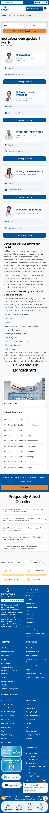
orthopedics (6, 708)
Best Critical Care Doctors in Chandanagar (21, 441)
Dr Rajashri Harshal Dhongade (26, 93)
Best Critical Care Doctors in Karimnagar (20, 446)
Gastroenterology (8, 712)
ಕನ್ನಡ (42, 562)
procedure (30, 622)
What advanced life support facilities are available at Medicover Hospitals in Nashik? (23, 510)
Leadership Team (7, 652)
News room (5, 663)
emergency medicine (34, 735)
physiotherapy (6, 735)
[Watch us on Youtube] (43, 780)
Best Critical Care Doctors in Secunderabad (21, 425)
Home (4, 15)
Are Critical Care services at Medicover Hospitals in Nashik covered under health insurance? (23, 547)
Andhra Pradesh (38, 571)
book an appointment (34, 656)
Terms (3, 677)
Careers (4, 659)
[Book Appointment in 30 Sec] (45, 798)
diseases (29, 618)
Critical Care (22, 15)
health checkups (32, 607)
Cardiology (5, 700)
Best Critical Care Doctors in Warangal (19, 456)
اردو (35, 562)
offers (28, 626)
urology (4, 731)
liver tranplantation (33, 716)
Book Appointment (34, 8)
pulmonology (6, 742)
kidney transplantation (34, 712)
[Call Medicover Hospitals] (3, 798)
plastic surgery (6, 727)
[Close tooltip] (45, 784)
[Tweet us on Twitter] (31, 780)
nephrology (30, 719)
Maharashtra (14, 579)
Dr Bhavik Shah (23, 54)
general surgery (7, 716)
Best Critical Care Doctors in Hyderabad (19, 419)
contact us (30, 648)
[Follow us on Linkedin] (35, 780)
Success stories (7, 667)
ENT (27, 727)
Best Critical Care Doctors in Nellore (18, 467)
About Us (4, 648)
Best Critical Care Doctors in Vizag (17, 435)
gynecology (30, 738)
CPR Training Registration (35, 677)
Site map (4, 685)
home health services (34, 666)
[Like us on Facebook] (27, 780)
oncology (5, 719)
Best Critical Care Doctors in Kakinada (19, 451)
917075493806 (34, 776)
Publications (5, 656)
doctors (29, 599)
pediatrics (29, 704)
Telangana (13, 571)
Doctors (12, 15)
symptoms (30, 614)
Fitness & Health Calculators (36, 673)
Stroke (7, 322)
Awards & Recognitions (10, 689)
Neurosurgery (31, 700)
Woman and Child (32, 652)
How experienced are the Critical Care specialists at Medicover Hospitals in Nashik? (22, 520)
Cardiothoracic (7, 704)
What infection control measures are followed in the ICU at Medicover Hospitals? (22, 538)
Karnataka (36, 579)
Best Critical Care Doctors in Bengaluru (19, 462)
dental (28, 723)
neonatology (31, 708)
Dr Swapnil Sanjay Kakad (28, 209)
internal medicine (7, 723)
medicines (30, 611)
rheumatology (31, 731)
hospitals (29, 595)
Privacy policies (7, 681)
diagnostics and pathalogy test (36, 660)
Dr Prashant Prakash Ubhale (30, 131)
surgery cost (30, 603)
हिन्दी (28, 562)
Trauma (8, 318)
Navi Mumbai (10, 403)
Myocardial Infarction (13, 345)
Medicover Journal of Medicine (9, 672)
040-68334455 (34, 759)
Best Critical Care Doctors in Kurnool (18, 430)
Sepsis (25, 315)
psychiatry (5, 738)
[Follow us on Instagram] (39, 780)
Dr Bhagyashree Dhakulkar (29, 171)
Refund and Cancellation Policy (35, 635)
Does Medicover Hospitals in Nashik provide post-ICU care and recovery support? (22, 529)
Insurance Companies (34, 630)
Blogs (28, 670)
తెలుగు (20, 562)
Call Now (24, 487)
